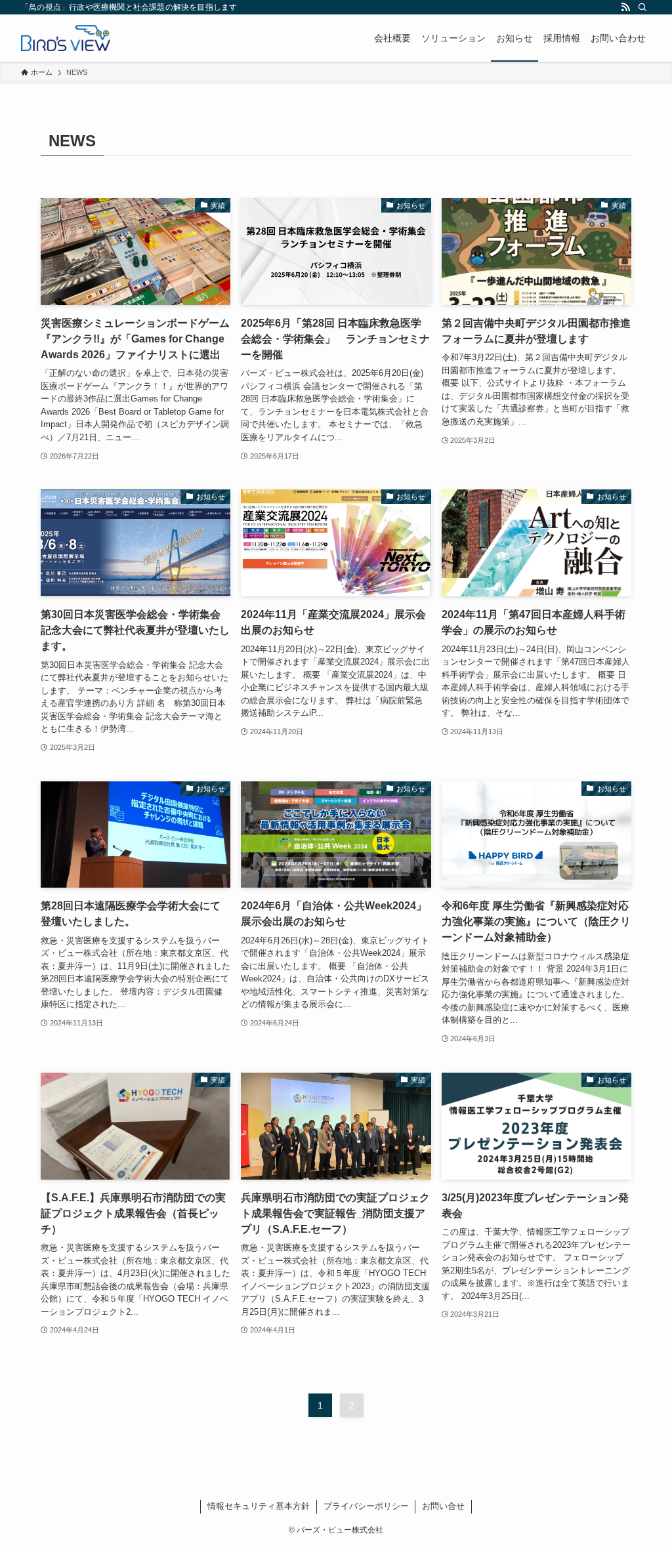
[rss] (625, 7)
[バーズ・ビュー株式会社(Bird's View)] (65, 38)
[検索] (642, 7)
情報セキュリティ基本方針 (258, 1506)
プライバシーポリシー (366, 1506)
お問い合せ (443, 1506)
